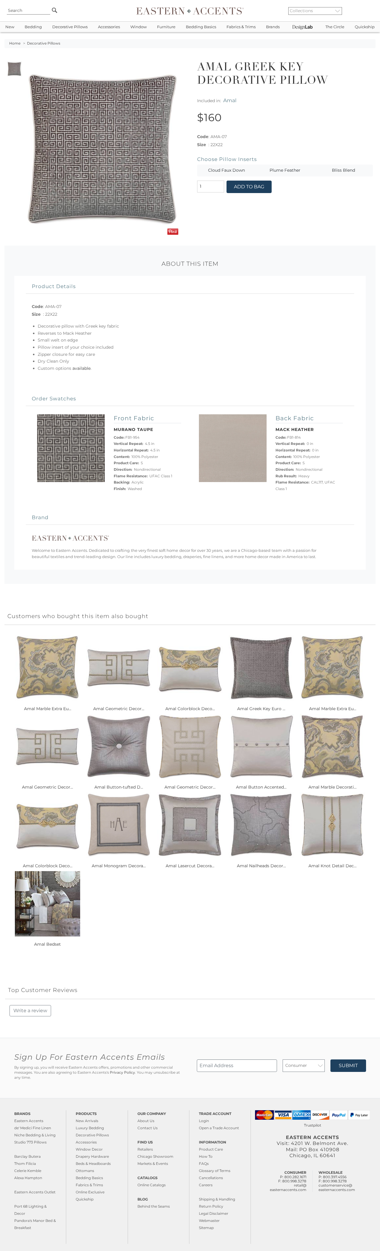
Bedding (33, 27)
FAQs (204, 1163)
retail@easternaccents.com (288, 1187)
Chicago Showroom (155, 1156)
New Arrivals (87, 1121)
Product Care (211, 1149)
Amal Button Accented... (261, 787)
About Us (145, 1121)
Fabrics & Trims (241, 27)
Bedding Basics (201, 27)
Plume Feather (285, 170)
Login (204, 1121)
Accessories (109, 27)
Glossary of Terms (214, 1170)
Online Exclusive (90, 1192)
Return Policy (211, 1206)
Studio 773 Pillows (30, 1142)
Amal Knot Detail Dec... (332, 865)
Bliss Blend (343, 170)
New (9, 27)
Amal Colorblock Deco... (190, 708)
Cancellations (211, 1178)
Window (138, 27)
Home (14, 43)
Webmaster (209, 1220)
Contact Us (147, 1128)
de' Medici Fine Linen (32, 1128)
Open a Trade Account (219, 1128)
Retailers (145, 1149)
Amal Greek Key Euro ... (261, 708)
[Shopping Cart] (371, 10)
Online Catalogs (151, 1185)
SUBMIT (348, 1065)
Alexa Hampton (28, 1178)
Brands (273, 27)
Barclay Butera (27, 1156)
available (81, 368)
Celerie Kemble (27, 1170)
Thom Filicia (25, 1163)
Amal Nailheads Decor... (261, 865)
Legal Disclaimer (213, 1213)
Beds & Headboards (93, 1163)
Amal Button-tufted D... (118, 787)
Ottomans (85, 1170)
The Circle (334, 27)
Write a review (30, 1010)
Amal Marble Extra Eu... (47, 708)
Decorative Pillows (70, 27)
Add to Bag (249, 186)
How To (206, 1156)
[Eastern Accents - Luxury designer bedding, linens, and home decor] (189, 10)
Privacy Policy (122, 1072)
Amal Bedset (47, 944)
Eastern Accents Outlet (35, 1192)
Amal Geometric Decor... (118, 708)
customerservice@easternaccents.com (337, 1187)
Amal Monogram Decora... (119, 865)
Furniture (166, 27)
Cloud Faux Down (226, 170)
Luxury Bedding (90, 1128)
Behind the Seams (153, 1206)
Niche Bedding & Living (35, 1135)
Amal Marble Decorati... (332, 787)
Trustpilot (312, 1125)
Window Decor (89, 1149)
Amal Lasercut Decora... (190, 865)
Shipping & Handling (217, 1199)
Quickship (365, 27)
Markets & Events (152, 1163)
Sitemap (206, 1227)
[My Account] (366, 10)
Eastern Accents (28, 1121)
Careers (206, 1185)
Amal (230, 100)
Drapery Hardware (92, 1156)
